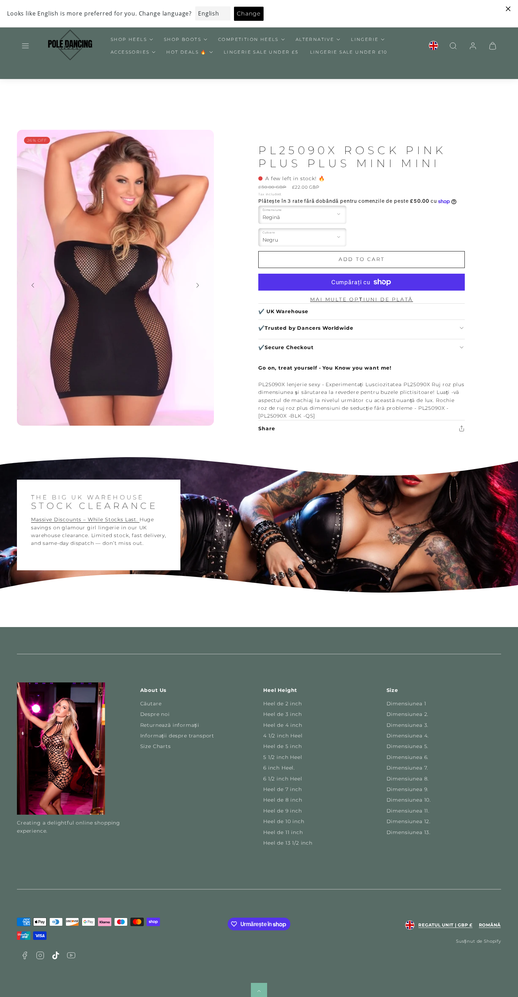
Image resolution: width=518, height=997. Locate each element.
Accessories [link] (130, 52)
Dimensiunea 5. (408, 746)
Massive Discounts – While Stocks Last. (85, 519)
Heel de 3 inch (282, 714)
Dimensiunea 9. (408, 789)
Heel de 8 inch (282, 800)
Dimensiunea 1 (406, 703)
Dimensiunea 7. (407, 768)
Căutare (151, 703)
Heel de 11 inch (283, 832)
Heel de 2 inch (282, 703)
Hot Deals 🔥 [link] (186, 52)
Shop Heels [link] (129, 39)
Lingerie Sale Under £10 (349, 52)
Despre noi (155, 714)
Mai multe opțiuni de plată (361, 299)
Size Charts (155, 746)
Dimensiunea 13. (409, 832)
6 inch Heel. (279, 768)
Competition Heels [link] (248, 39)
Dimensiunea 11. (408, 811)
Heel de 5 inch (282, 746)
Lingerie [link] (364, 39)
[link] (433, 46)
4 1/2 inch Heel (283, 735)
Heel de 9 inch (282, 811)
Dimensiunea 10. (409, 800)
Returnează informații (170, 725)
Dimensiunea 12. (409, 821)
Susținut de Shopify (478, 941)
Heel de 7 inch (282, 789)
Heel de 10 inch (283, 821)
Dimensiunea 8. (408, 779)
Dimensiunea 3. (408, 725)
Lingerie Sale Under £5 (261, 52)
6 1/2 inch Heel (282, 779)
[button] (25, 45)
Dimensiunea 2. (408, 714)
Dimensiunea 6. (408, 757)
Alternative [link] (315, 39)
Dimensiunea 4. (408, 735)
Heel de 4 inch (282, 725)
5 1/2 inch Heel (282, 757)
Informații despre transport (177, 735)
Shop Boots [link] (182, 39)
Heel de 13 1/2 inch (288, 843)
